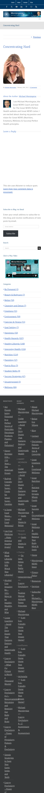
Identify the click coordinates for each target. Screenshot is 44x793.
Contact (35, 436)
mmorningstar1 (25, 576)
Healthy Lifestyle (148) (14, 343)
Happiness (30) (11, 332)
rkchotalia (22, 676)
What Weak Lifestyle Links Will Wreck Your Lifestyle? (8, 563)
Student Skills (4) (12, 371)
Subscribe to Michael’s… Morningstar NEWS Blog (36, 599)
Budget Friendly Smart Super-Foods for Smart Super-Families (8, 491)
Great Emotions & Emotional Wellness (36, 466)
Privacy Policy (35, 574)
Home (34, 555)
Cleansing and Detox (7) (15, 305)
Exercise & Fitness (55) (14, 322)
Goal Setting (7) (11, 327)
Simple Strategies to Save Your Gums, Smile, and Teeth (8, 765)
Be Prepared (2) (11, 289)
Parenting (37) (10, 360)
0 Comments (33, 87)
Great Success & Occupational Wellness (36, 512)
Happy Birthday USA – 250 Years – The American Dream (8, 461)
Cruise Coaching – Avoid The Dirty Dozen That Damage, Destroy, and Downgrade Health (8, 635)
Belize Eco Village (35, 421)
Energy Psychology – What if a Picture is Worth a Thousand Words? (8, 671)
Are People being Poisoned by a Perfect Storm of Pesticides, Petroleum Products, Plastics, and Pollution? (8, 426)
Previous (37, 37)
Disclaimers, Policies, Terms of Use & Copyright (36, 448)
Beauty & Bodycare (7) (14, 294)
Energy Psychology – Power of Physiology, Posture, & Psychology (8, 738)
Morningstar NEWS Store (36, 563)
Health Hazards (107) (14, 338)
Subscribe (10, 233)
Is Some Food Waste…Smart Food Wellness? (8, 517)
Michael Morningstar (10, 87)
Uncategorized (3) (12, 381)
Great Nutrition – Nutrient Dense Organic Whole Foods (36, 489)
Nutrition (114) (11, 354)
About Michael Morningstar (36, 410)
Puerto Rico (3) (11, 365)
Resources (36, 581)
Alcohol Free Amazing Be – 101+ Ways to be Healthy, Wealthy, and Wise (8, 596)
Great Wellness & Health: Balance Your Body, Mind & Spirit (36, 537)
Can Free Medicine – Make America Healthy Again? (8, 539)
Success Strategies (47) (14, 376)
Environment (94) (12, 316)
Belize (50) (9, 300)
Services (35, 586)
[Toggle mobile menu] (40, 18)
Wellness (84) (10, 387)
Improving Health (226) (15, 349)
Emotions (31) (10, 311)
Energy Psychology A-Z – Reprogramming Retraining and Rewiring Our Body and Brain (8, 705)
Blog (34, 430)
